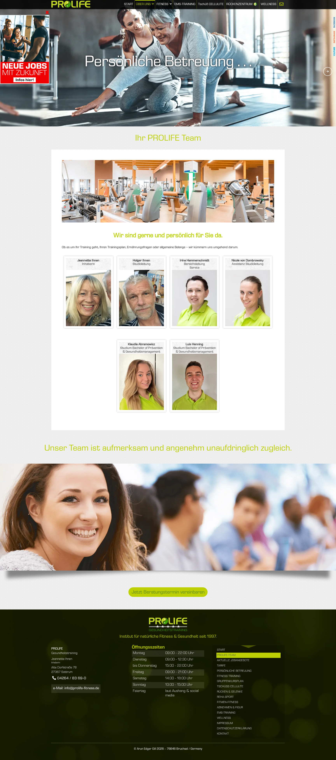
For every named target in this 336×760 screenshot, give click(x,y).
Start (128, 4)
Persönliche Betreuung (234, 671)
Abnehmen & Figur (230, 707)
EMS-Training (184, 4)
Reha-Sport (225, 697)
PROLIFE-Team (226, 655)
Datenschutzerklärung (234, 728)
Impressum (225, 723)
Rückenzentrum (239, 4)
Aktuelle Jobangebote (233, 660)
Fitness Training (228, 676)
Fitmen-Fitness (227, 702)
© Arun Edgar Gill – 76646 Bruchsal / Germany (168, 749)
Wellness (268, 4)
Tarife (221, 666)
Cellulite (211, 4)
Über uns (143, 4)
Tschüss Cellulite (230, 686)
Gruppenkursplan (230, 681)
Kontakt (223, 734)
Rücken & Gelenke (230, 692)
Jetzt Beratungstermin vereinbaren (168, 592)
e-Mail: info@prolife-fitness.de (76, 688)
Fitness (163, 4)
